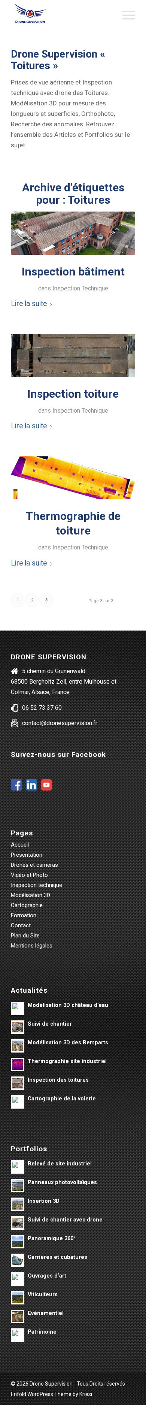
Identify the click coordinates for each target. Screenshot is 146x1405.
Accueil (20, 844)
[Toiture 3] (73, 355)
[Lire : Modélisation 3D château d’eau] (17, 1008)
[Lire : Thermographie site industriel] (17, 1064)
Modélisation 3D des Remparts (68, 1042)
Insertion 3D (44, 1201)
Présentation (26, 854)
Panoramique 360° (52, 1238)
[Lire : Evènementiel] (17, 1316)
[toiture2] (73, 478)
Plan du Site (25, 935)
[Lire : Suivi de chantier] (17, 1027)
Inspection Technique (80, 288)
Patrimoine (42, 1332)
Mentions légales (31, 945)
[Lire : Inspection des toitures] (17, 1083)
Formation (23, 915)
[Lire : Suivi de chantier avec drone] (17, 1223)
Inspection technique (36, 885)
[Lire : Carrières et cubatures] (17, 1260)
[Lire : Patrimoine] (17, 1335)
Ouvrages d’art (47, 1276)
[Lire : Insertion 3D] (17, 1204)
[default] (73, 233)
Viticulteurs (43, 1294)
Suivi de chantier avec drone (65, 1220)
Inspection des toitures (58, 1080)
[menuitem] (125, 15)
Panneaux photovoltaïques (62, 1182)
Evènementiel (46, 1313)
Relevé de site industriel (60, 1164)
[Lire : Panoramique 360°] (17, 1241)
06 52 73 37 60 (42, 707)
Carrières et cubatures (57, 1257)
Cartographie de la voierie (62, 1099)
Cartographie (27, 905)
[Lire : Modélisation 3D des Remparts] (17, 1046)
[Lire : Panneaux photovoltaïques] (17, 1185)
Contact (21, 925)
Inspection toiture (73, 393)
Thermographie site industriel (67, 1061)
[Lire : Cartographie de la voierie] (17, 1102)
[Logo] (60, 15)
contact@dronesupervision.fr (59, 723)
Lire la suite (29, 303)
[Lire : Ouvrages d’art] (17, 1279)
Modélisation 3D (30, 895)
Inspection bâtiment (73, 271)
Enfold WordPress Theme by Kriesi (51, 1394)
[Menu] (125, 15)
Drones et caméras (34, 865)
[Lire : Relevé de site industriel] (17, 1167)
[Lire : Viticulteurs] (17, 1297)
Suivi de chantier (50, 1024)
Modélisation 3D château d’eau (68, 1005)
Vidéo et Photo (29, 875)
